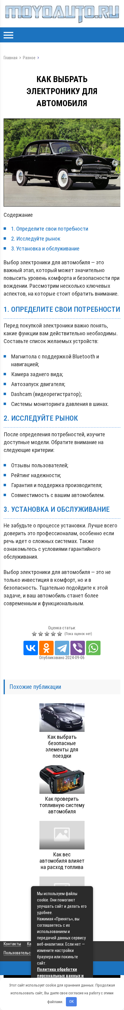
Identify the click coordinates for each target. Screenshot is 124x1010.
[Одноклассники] (46, 648)
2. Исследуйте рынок (35, 238)
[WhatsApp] (93, 648)
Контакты (12, 943)
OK (71, 1001)
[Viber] (77, 648)
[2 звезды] (41, 633)
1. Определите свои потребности (49, 228)
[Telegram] (62, 648)
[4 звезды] (54, 633)
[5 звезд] (60, 633)
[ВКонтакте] (30, 648)
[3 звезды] (48, 633)
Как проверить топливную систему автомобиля (62, 805)
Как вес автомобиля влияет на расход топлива (62, 860)
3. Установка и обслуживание (45, 248)
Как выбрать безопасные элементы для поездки (61, 746)
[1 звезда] (35, 633)
